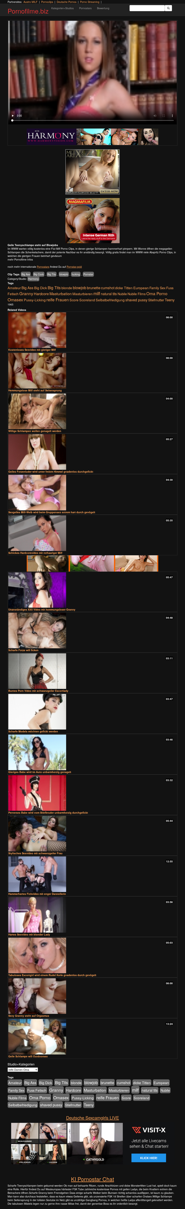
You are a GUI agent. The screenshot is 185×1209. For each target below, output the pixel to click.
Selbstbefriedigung (110, 299)
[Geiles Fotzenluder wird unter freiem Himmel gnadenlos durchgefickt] (92, 452)
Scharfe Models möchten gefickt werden (33, 731)
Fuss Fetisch (36, 1090)
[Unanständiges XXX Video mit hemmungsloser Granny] (92, 590)
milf (96, 293)
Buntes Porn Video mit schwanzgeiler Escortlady (38, 691)
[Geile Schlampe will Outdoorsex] (92, 1036)
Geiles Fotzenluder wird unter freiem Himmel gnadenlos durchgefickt (50, 471)
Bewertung (103, 8)
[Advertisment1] (92, 171)
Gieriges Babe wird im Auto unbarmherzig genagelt (39, 772)
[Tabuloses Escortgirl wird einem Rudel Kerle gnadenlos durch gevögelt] (92, 955)
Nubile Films (137, 293)
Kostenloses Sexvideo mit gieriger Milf (32, 349)
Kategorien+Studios (62, 8)
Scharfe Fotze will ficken (23, 650)
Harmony (33, 279)
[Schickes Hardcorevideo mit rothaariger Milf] (92, 533)
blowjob (63, 274)
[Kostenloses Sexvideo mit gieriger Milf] (92, 330)
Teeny (170, 299)
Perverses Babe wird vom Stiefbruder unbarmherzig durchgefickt (48, 812)
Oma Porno (156, 293)
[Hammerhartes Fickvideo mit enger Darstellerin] (92, 874)
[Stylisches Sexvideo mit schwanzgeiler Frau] (92, 833)
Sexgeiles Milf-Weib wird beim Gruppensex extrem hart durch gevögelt (51, 512)
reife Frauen (57, 299)
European (141, 287)
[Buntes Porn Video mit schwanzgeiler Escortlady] (92, 671)
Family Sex (157, 287)
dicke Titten (124, 287)
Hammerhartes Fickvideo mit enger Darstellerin (37, 894)
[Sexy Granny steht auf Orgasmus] (92, 996)
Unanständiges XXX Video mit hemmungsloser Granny (41, 609)
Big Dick (40, 287)
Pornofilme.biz (28, 10)
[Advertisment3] (92, 563)
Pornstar (88, 274)
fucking (76, 274)
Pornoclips (47, 2)
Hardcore (41, 293)
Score (74, 299)
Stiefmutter (156, 300)
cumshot (107, 287)
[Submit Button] (168, 8)
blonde (66, 287)
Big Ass (25, 274)
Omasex (15, 299)
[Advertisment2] (92, 220)
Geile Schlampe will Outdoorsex (28, 1056)
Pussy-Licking (35, 299)
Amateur (14, 287)
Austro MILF (30, 2)
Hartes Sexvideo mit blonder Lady (29, 934)
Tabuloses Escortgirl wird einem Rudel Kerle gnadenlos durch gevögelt (52, 975)
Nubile (122, 293)
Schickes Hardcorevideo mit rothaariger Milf (35, 553)
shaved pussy (136, 299)
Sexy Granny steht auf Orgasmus (28, 1015)
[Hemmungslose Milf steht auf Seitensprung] (92, 370)
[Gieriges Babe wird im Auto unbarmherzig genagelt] (92, 752)
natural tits (109, 293)
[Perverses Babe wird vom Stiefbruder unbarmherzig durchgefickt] (92, 793)
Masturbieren (82, 293)
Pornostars (85, 8)
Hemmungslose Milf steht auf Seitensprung (35, 390)
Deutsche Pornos (66, 2)
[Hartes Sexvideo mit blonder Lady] (92, 915)
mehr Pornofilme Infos (20, 259)
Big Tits (51, 274)
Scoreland (87, 299)
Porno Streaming (89, 2)
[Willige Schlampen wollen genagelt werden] (92, 411)
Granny (26, 293)
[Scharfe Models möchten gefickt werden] (92, 712)
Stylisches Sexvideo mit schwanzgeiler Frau (35, 853)
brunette (93, 287)
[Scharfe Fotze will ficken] (92, 630)
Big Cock (39, 274)
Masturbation (61, 293)
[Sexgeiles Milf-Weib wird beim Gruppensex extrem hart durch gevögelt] (92, 492)
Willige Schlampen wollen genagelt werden (34, 431)
